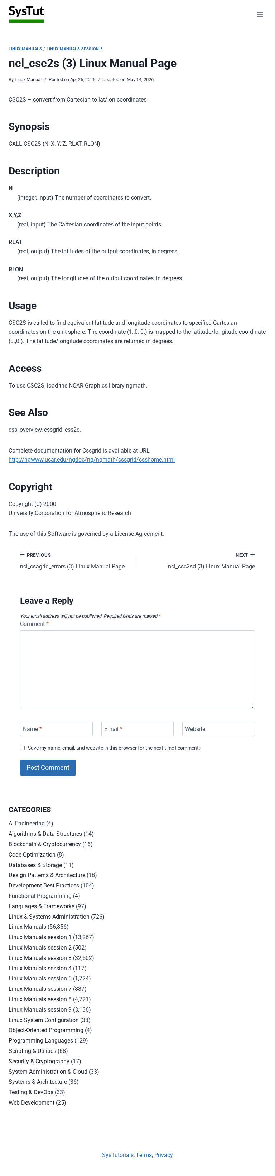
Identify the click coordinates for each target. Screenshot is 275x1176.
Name (32, 729)
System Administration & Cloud (48, 1071)
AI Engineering (27, 823)
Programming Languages (41, 1040)
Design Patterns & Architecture (47, 875)
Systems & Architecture (38, 1081)
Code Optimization (32, 854)
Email (113, 729)
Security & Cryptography (39, 1061)
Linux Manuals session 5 (40, 978)
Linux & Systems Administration (49, 916)
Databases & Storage (35, 865)
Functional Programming (40, 895)
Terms (144, 1155)
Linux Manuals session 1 (40, 937)
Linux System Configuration (44, 1020)
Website (195, 729)
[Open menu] (259, 14)
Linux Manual (28, 79)
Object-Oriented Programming (46, 1030)
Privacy (163, 1155)
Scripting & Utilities (32, 1051)
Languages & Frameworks (41, 906)
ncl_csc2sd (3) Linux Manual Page (211, 561)
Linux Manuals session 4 (40, 968)
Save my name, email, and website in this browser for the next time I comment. (114, 748)
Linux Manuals (25, 49)
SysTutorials (118, 1155)
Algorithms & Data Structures (45, 833)
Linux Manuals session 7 (40, 988)
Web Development (31, 1102)
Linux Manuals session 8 (40, 999)
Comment (34, 623)
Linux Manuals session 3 (75, 49)
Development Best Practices (44, 885)
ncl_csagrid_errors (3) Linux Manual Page (72, 561)
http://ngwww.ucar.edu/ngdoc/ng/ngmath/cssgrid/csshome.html (92, 459)
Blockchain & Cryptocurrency (45, 844)
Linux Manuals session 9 (40, 1009)
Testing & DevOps (31, 1092)
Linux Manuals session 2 (40, 947)
